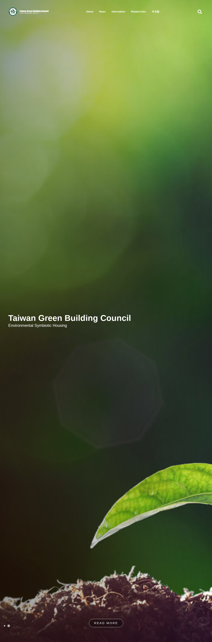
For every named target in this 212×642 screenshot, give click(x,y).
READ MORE (106, 623)
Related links (138, 11)
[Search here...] (200, 12)
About (89, 11)
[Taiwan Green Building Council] (29, 12)
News (102, 11)
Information (118, 11)
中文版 (155, 11)
